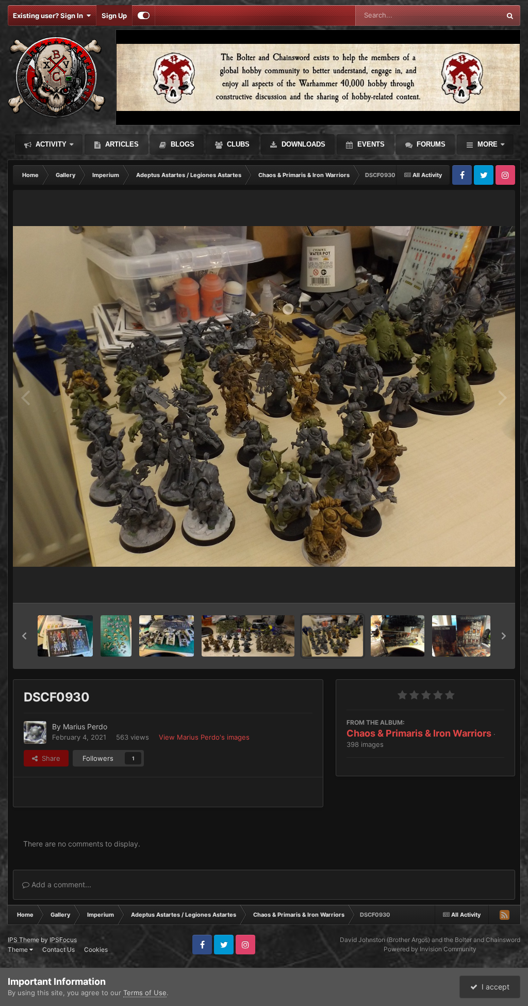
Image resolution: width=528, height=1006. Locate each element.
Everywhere (468, 15)
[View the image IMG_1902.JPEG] (116, 636)
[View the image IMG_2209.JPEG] (65, 636)
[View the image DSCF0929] (248, 636)
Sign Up (114, 15)
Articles (121, 144)
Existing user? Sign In (49, 15)
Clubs (237, 144)
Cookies (96, 949)
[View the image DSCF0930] (332, 636)
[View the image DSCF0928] (461, 636)
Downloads (302, 144)
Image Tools (473, 584)
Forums (430, 144)
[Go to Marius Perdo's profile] (35, 732)
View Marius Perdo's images (204, 737)
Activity (50, 144)
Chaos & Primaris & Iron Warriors (418, 733)
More (487, 144)
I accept (493, 986)
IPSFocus (63, 940)
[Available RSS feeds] (504, 914)
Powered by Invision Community (430, 949)
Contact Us (58, 949)
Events (370, 144)
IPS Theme (23, 940)
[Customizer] (144, 15)
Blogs (181, 144)
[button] (24, 636)
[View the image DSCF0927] (398, 636)
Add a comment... (60, 884)
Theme (18, 949)
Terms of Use (145, 992)
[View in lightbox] (264, 396)
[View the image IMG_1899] (166, 636)
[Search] (510, 15)
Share (49, 758)
